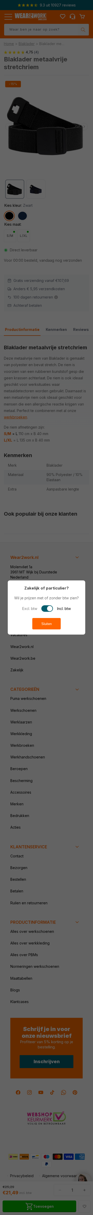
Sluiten (46, 624)
